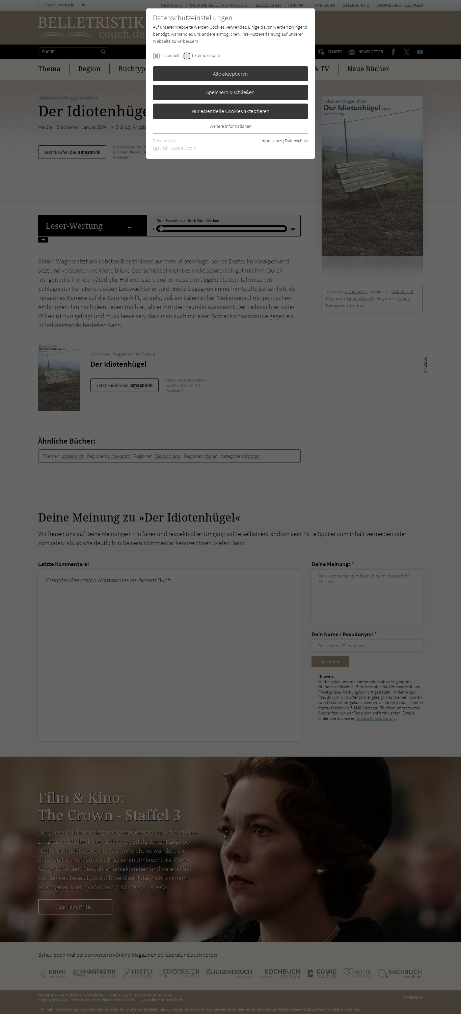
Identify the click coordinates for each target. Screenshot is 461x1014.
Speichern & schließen (230, 92)
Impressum (271, 141)
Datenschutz (296, 141)
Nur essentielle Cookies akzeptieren (231, 111)
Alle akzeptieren (230, 73)
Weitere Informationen (230, 126)
